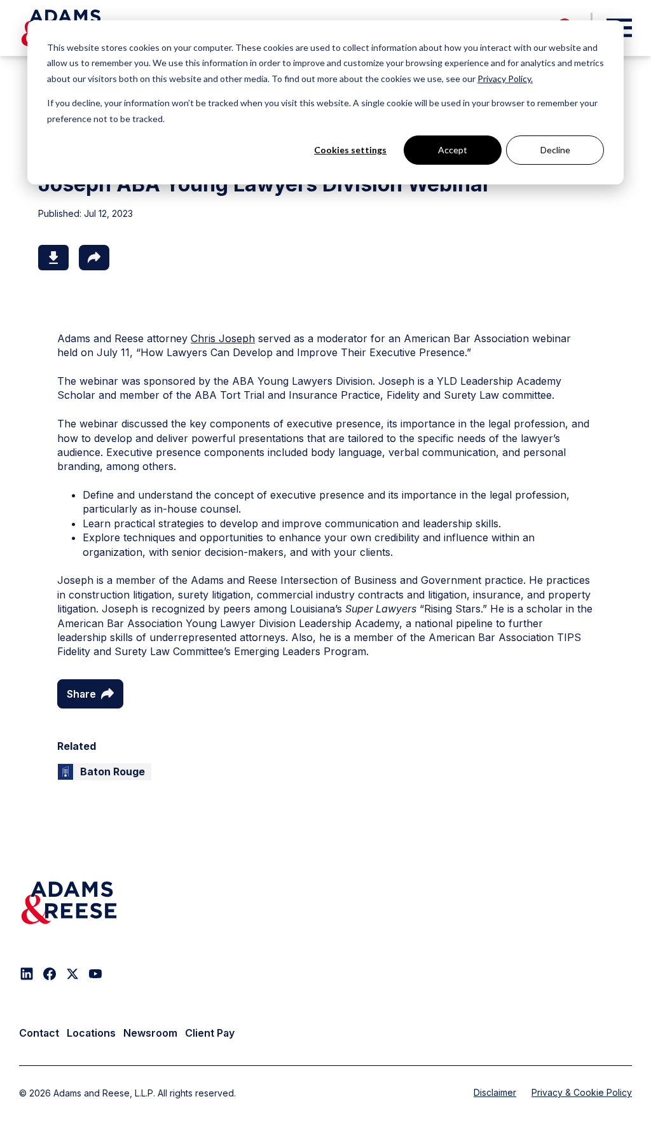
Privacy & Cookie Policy (581, 1092)
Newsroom (150, 1033)
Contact (39, 1033)
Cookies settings (350, 149)
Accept (452, 149)
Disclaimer (495, 1092)
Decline (555, 149)
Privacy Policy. (505, 78)
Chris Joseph (223, 338)
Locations (91, 1033)
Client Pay (210, 1033)
